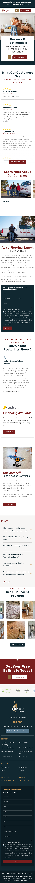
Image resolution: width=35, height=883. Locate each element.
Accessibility (16, 878)
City (4, 821)
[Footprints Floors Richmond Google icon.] (21, 722)
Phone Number (7, 298)
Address (5, 816)
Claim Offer (9, 504)
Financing (9, 432)
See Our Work (17, 645)
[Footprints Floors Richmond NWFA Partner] (15, 690)
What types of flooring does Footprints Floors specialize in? (15, 529)
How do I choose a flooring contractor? (13, 564)
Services (4, 739)
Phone (5, 806)
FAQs (3, 770)
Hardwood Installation (8, 748)
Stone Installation (6, 757)
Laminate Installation (7, 751)
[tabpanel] (16, 193)
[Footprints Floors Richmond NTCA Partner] (32, 690)
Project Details (7, 836)
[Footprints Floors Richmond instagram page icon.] (16, 722)
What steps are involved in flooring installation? (13, 555)
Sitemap (24, 878)
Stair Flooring (23, 757)
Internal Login (25, 880)
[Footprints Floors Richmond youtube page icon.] (19, 722)
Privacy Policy (24, 322)
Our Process (5, 767)
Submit (7, 328)
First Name (6, 796)
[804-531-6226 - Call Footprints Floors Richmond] (17, 10)
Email (20, 298)
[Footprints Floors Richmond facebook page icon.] (14, 722)
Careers (21, 770)
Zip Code (5, 826)
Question (5, 303)
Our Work (22, 777)
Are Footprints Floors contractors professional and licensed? (16, 573)
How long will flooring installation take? (16, 546)
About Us (5, 764)
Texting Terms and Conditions (12, 309)
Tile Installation (23, 742)
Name (5, 293)
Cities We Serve (25, 780)
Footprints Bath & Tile (16, 731)
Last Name (6, 801)
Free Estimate (25, 10)
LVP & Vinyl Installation (26, 748)
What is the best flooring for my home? (15, 538)
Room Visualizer (7, 780)
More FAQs (7, 582)
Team (6, 201)
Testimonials (23, 767)
